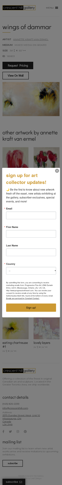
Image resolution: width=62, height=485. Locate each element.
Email (9, 208)
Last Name (12, 245)
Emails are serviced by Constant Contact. (23, 298)
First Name (12, 227)
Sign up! (31, 307)
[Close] (57, 171)
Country (10, 264)
